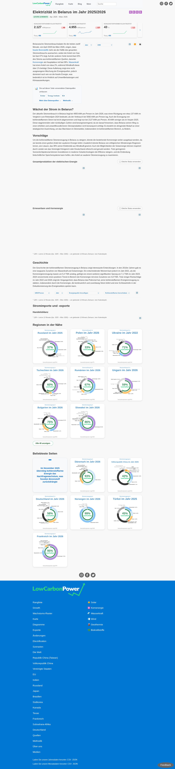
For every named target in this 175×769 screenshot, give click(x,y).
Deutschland (39, 730)
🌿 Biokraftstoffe (96, 630)
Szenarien (38, 646)
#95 (109, 36)
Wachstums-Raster (42, 613)
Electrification (39, 641)
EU (34, 674)
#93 (74, 36)
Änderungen (39, 635)
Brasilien (37, 696)
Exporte (37, 630)
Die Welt (37, 652)
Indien (36, 680)
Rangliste (59, 4)
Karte (70, 4)
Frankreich (38, 719)
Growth (36, 608)
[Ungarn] (125, 383)
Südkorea (38, 702)
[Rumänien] (87, 383)
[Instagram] (162, 4)
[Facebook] (166, 4)
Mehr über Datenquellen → (50, 100)
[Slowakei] (87, 421)
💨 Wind (92, 619)
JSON (74, 760)
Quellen (37, 735)
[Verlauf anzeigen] (50, 32)
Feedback (165, 765)
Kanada (37, 707)
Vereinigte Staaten (42, 669)
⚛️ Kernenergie (96, 608)
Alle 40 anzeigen (42, 443)
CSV (69, 760)
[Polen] (87, 346)
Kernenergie (38, 62)
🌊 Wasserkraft (95, 613)
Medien (36, 752)
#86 (39, 36)
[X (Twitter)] (171, 4)
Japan (36, 691)
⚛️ (130, 12)
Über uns (37, 746)
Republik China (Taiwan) (45, 658)
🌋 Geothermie (95, 624)
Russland (37, 685)
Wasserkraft (74, 62)
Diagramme (39, 624)
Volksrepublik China (43, 663)
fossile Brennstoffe (40, 50)
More (89, 4)
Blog (80, 4)
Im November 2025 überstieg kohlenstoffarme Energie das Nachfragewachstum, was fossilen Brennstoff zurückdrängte (50, 475)
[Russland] (50, 346)
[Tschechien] (50, 383)
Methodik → (68, 100)
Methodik (37, 741)
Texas (36, 713)
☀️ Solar (92, 602)
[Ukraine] (125, 346)
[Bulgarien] (50, 421)
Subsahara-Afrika (42, 724)
